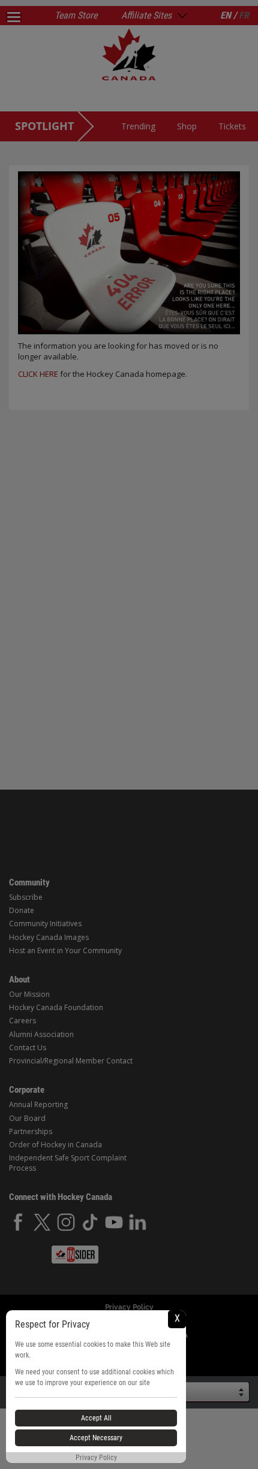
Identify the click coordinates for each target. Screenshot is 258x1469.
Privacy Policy (96, 1457)
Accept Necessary (96, 1438)
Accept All (96, 1418)
